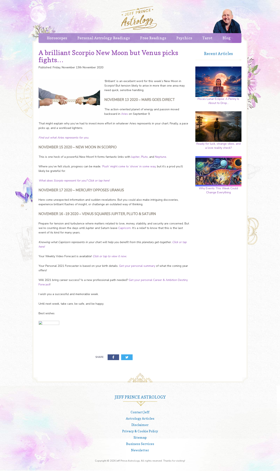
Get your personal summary (137, 266)
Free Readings (153, 38)
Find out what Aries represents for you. (64, 138)
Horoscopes (57, 38)
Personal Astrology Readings (103, 38)
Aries (124, 114)
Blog (227, 38)
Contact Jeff (140, 412)
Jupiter (135, 157)
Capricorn (124, 228)
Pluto (144, 157)
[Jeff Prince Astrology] (139, 18)
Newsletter (140, 450)
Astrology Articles (140, 418)
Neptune (160, 157)
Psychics (184, 38)
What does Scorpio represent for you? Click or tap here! (74, 181)
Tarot (207, 38)
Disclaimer (140, 425)
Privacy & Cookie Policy (140, 431)
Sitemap (140, 437)
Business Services (140, 444)
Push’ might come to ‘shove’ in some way (129, 166)
